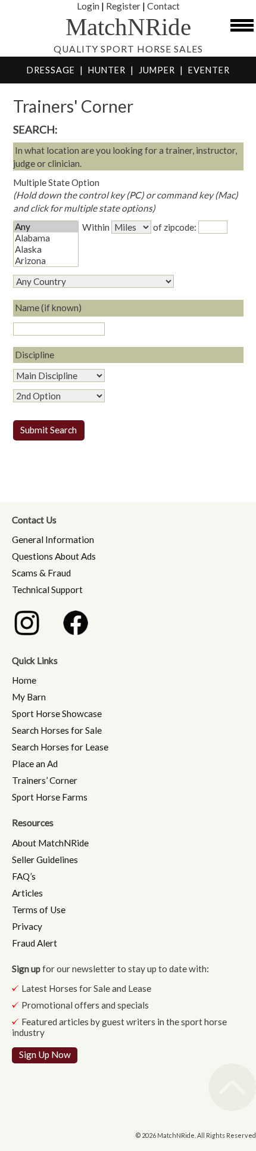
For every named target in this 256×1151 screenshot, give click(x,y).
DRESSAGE (51, 70)
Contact (163, 5)
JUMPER (157, 70)
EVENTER (209, 70)
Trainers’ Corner (44, 780)
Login (88, 5)
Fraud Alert (34, 943)
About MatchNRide (50, 842)
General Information (53, 539)
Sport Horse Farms (50, 797)
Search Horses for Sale (57, 730)
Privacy (27, 926)
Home (24, 680)
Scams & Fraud (41, 572)
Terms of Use (38, 909)
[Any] (46, 226)
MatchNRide (128, 27)
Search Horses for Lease (60, 747)
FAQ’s (24, 876)
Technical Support (47, 589)
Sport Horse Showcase (57, 713)
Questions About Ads (54, 556)
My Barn (29, 696)
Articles (27, 893)
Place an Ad (35, 763)
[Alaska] (46, 249)
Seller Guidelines (45, 859)
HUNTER (107, 70)
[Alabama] (46, 238)
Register (123, 5)
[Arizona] (46, 260)
